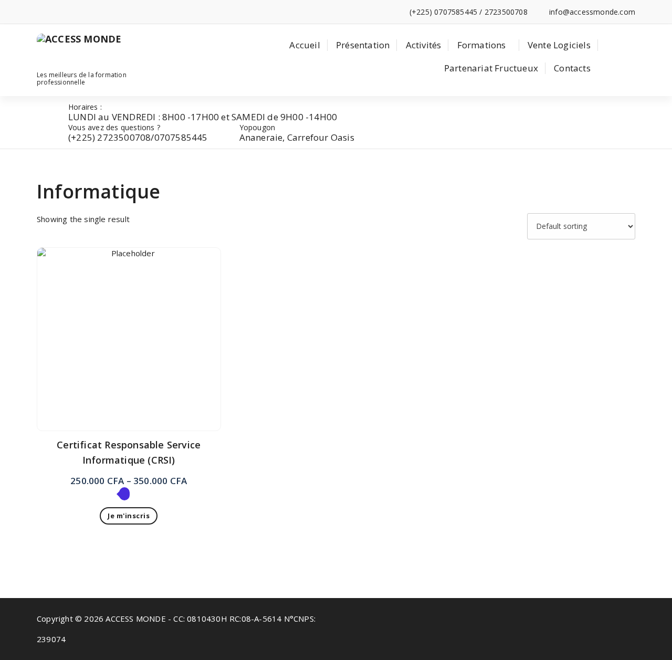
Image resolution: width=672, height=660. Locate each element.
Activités (424, 45)
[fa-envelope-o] (55, 12)
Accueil (304, 45)
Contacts (572, 68)
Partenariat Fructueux (491, 68)
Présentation (363, 45)
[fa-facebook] (40, 12)
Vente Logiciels (559, 45)
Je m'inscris (129, 515)
